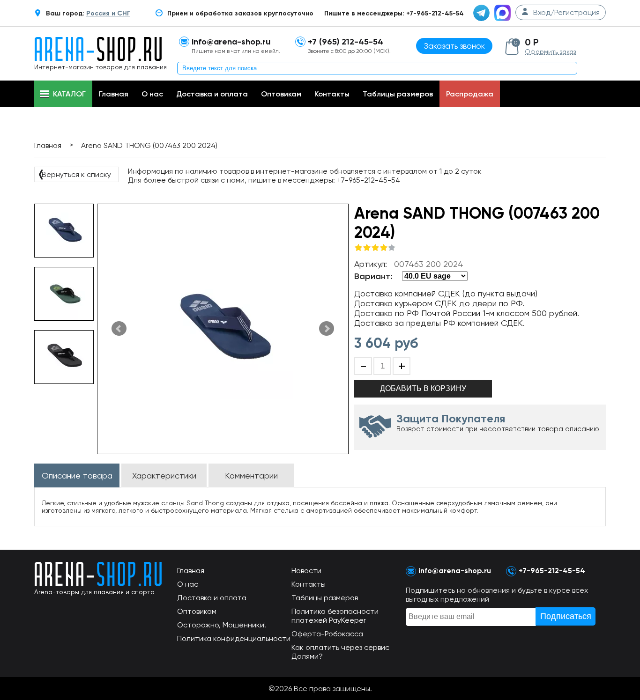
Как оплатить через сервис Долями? (340, 652)
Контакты (332, 93)
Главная (113, 93)
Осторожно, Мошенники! (221, 624)
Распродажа (469, 93)
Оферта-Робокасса (327, 633)
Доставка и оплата (212, 93)
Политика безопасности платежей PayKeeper (335, 616)
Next (326, 328)
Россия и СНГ (108, 13)
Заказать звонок (454, 46)
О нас (152, 93)
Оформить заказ (550, 51)
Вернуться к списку (74, 173)
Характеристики (164, 475)
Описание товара (77, 475)
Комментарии (251, 475)
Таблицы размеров (398, 93)
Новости (306, 570)
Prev (119, 328)
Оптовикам (281, 93)
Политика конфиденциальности (233, 638)
